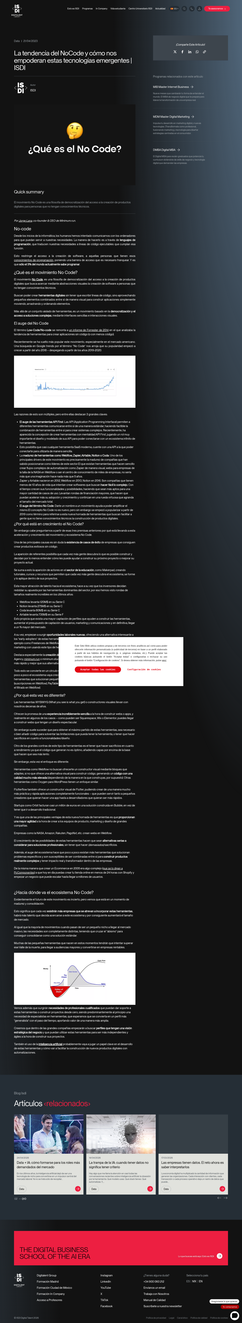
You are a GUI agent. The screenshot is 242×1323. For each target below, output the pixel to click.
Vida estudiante (117, 8)
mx (194, 1281)
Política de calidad (198, 1318)
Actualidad (160, 8)
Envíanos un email (154, 1287)
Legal (171, 1318)
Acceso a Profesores (49, 1300)
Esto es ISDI (73, 8)
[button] (219, 1197)
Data (17, 41)
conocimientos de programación (33, 260)
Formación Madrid (48, 1281)
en (201, 1281)
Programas (87, 8)
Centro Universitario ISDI (140, 8)
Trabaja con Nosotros (156, 1294)
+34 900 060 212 (154, 1281)
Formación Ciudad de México (54, 1287)
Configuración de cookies (144, 669)
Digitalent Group (46, 1275)
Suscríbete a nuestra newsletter (163, 1306)
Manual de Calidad (155, 1300)
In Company (101, 8)
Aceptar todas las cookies (97, 669)
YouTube (106, 1287)
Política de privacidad (156, 1318)
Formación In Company (51, 1294)
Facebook (107, 1306)
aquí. (164, 660)
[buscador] (184, 8)
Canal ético (182, 1318)
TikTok (104, 1300)
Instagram (107, 1275)
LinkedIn (106, 1281)
